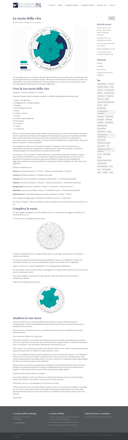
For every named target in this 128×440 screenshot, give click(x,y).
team (99, 169)
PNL (108, 146)
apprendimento (102, 84)
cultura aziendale (109, 93)
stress (111, 166)
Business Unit (101, 5)
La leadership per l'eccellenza (103, 112)
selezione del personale (104, 160)
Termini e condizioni (96, 435)
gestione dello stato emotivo (106, 102)
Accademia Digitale (71, 5)
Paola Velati (18, 22)
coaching (100, 90)
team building (106, 169)
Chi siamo (51, 5)
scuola (99, 157)
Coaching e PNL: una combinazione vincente (64, 422)
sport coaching (102, 163)
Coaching (37, 22)
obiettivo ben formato (104, 143)
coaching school (109, 90)
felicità (107, 99)
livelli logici (109, 119)
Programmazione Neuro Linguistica (104, 150)
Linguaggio (101, 119)
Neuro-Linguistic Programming (102, 136)
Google (100, 105)
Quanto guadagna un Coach (106, 49)
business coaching (103, 87)
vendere (105, 172)
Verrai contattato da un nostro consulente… (99, 417)
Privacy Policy (74, 435)
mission (109, 131)
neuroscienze (101, 140)
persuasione (101, 146)
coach (111, 87)
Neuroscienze (101, 69)
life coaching (109, 116)
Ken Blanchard (102, 108)
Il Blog (60, 5)
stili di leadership (102, 166)
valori (99, 172)
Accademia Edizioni (87, 5)
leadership (101, 116)
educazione (110, 96)
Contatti (112, 5)
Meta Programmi (102, 125)
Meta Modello (109, 122)
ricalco (99, 154)
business (111, 84)
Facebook (100, 99)
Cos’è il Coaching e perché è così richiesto (63, 425)
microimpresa (102, 128)
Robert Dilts (106, 154)
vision (111, 172)
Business (100, 63)
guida (105, 105)
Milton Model (101, 131)
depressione (101, 96)
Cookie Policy (84, 435)
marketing (100, 122)
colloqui (100, 93)
